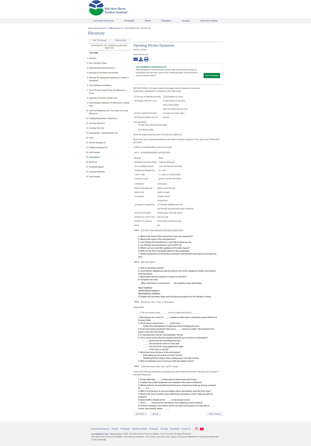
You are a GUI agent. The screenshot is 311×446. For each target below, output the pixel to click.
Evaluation (166, 21)
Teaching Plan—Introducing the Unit (103, 133)
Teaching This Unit (96, 128)
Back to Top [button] (213, 414)
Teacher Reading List (97, 143)
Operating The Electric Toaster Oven (103, 98)
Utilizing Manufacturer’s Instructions (103, 118)
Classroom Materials (97, 172)
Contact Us (186, 429)
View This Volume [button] (99, 40)
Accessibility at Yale (99, 434)
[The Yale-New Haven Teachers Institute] (132, 8)
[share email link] (135, 59)
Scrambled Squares (96, 167)
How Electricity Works (98, 63)
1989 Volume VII (115, 28)
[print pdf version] (146, 59)
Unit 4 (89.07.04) (132, 28)
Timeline (186, 21)
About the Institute (209, 21)
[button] (297, 442)
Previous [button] (141, 414)
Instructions (94, 157)
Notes (91, 138)
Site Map (164, 429)
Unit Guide (93, 53)
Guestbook (174, 429)
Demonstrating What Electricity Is (102, 68)
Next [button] (154, 414)
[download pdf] (141, 59)
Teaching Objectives (97, 123)
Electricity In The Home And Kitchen (103, 73)
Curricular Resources (103, 21)
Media (148, 21)
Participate (129, 21)
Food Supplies (94, 152)
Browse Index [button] (121, 40)
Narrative (92, 58)
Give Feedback (212, 75)
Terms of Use (115, 434)
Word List (93, 162)
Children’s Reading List (98, 147)
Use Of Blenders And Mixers (100, 85)
